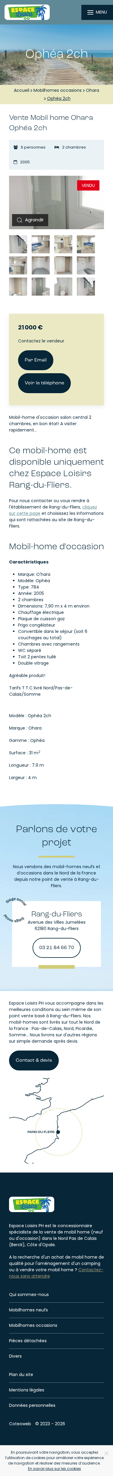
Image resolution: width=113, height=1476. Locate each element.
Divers (15, 1356)
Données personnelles (32, 1405)
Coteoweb (20, 1424)
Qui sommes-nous (29, 1295)
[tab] (18, 244)
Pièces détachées (28, 1341)
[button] (28, 220)
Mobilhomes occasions (33, 1325)
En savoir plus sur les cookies (54, 1468)
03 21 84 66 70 (56, 947)
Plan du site (21, 1375)
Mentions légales (26, 1390)
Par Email (36, 360)
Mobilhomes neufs (28, 1310)
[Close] (106, 1453)
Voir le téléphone (44, 383)
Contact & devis (34, 1060)
